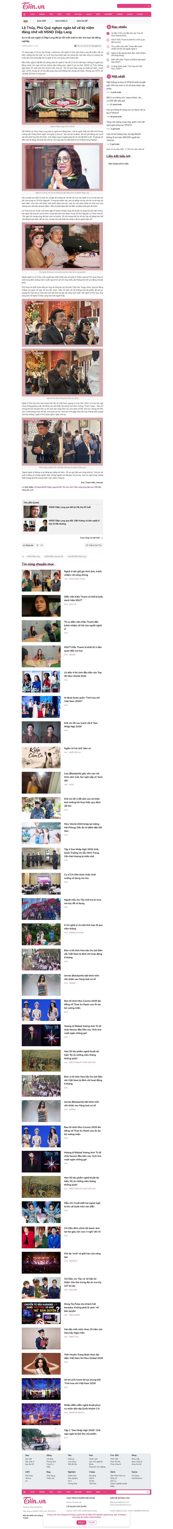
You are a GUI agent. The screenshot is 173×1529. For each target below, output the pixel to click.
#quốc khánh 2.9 (76, 1412)
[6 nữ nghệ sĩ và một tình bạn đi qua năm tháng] (41, 934)
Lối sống (50, 1459)
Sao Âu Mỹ (82, 21)
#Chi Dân (73, 1290)
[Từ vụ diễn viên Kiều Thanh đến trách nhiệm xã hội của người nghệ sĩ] (41, 631)
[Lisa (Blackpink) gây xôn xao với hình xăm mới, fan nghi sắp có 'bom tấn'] (41, 783)
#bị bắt (72, 655)
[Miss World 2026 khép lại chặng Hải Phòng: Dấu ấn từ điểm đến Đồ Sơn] (41, 833)
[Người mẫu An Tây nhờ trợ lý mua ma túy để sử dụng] (41, 909)
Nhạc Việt (135, 1459)
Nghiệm (108, 14)
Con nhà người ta (96, 1461)
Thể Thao (29, 1476)
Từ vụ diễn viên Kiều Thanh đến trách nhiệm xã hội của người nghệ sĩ (126, 47)
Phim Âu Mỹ (115, 1461)
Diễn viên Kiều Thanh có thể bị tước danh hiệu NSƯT (128, 60)
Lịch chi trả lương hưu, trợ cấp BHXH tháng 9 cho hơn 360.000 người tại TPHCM (124, 137)
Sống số (113, 1478)
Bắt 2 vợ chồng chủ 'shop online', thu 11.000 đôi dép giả (124, 99)
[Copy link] (42, 545)
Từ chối (92, 1522)
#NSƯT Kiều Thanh (77, 579)
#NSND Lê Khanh (76, 933)
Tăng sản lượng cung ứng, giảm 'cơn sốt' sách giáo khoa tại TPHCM (126, 124)
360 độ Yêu (72, 1464)
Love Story (72, 1461)
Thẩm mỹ (50, 1478)
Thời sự (28, 1478)
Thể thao (92, 1483)
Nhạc (89, 14)
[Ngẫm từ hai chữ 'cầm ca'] (41, 757)
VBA (48, 1467)
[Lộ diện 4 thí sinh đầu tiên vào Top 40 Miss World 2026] (41, 682)
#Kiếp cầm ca (75, 752)
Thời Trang (51, 1476)
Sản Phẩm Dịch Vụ (117, 1476)
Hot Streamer (137, 1478)
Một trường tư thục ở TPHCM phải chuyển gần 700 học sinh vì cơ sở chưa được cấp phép (126, 85)
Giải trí (91, 1478)
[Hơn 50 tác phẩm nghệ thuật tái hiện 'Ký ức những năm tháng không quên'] (41, 1061)
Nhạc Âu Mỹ (136, 1464)
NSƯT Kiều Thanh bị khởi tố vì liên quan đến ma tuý (128, 41)
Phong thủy (72, 1483)
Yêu (51, 14)
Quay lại (29, 545)
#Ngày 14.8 (73, 1337)
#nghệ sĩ (73, 1261)
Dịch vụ (113, 1481)
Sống (42, 14)
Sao (33, 14)
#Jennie (72, 983)
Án (26, 1481)
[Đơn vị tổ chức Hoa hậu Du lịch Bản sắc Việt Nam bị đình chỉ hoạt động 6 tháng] (41, 960)
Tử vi (70, 1481)
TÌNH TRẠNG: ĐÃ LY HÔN (118, 164)
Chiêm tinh (72, 1476)
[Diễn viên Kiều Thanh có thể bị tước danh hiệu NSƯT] (41, 606)
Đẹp (98, 14)
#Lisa (71, 784)
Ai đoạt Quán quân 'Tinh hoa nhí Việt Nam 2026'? (126, 67)
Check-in (50, 1464)
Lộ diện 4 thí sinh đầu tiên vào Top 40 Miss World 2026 (127, 34)
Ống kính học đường (97, 1467)
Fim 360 (78, 14)
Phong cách (51, 1461)
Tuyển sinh (93, 1459)
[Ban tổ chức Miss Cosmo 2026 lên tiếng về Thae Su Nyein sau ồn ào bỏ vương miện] (41, 1010)
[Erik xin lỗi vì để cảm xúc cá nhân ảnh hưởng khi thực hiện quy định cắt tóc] (41, 808)
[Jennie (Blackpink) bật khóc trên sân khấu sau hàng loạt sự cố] (41, 985)
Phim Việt (114, 1459)
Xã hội (91, 1481)
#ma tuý (72, 604)
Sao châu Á (61, 21)
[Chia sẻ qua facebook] (37, 545)
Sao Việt (41, 21)
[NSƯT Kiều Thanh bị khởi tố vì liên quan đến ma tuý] (41, 656)
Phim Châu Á (115, 1464)
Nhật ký (71, 1459)
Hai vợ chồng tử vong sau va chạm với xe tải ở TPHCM (126, 111)
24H (68, 14)
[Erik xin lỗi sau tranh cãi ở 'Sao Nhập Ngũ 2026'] (41, 732)
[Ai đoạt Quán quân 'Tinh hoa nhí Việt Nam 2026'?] (41, 707)
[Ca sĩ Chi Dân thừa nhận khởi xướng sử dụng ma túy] (41, 884)
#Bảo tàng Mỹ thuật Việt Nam (82, 1062)
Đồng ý (81, 1522)
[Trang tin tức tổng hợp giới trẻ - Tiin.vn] (33, 5)
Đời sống (92, 1476)
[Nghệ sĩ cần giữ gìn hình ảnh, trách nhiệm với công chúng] (41, 581)
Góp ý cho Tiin (95, 545)
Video (120, 14)
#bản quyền (74, 1315)
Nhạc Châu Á (137, 1461)
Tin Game (135, 1476)
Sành (130, 14)
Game (140, 14)
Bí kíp (91, 1464)
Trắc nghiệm (73, 1478)
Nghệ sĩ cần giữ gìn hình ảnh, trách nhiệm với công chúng (128, 54)
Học (60, 14)
